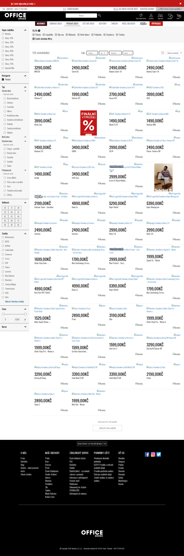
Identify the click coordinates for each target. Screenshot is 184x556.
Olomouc (48, 480)
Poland (120, 464)
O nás (23, 458)
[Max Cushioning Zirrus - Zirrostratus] (84, 251)
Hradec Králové (51, 474)
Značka (114, 23)
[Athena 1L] (39, 87)
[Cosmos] (38, 223)
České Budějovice (51, 471)
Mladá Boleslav (50, 493)
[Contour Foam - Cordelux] (44, 196)
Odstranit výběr (8, 94)
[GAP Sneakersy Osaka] (51, 166)
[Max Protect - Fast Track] (119, 249)
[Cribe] (150, 367)
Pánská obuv (72, 23)
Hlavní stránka (26, 474)
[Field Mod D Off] (78, 367)
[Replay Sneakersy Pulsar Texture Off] (163, 139)
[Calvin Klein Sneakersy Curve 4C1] (126, 86)
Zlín (46, 487)
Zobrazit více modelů (107, 428)
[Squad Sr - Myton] (154, 249)
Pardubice (48, 484)
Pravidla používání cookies (103, 471)
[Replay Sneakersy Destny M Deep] (51, 366)
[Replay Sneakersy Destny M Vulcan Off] (163, 336)
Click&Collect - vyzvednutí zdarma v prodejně (79, 472)
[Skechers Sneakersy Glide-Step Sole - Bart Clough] (51, 249)
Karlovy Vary (50, 496)
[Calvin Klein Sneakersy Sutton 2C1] (89, 86)
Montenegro (122, 480)
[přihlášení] (151, 15)
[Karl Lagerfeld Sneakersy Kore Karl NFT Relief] (51, 279)
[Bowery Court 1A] (116, 60)
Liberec (47, 477)
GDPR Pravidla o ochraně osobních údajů (103, 466)
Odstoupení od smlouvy (78, 493)
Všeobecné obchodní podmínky (101, 460)
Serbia (120, 477)
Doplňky (103, 23)
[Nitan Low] (39, 114)
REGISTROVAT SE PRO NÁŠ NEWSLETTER (92, 443)
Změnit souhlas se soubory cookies (104, 479)
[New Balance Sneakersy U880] (89, 139)
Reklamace (73, 484)
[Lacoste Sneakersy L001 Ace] (89, 166)
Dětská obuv (88, 23)
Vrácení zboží (74, 480)
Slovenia (121, 471)
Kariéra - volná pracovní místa (29, 469)
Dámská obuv (55, 23)
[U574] (112, 140)
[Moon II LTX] (114, 114)
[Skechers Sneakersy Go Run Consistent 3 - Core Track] (89, 338)
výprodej (156, 23)
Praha (47, 458)
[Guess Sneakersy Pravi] (89, 307)
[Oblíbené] (169, 15)
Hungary (121, 461)
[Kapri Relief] (114, 196)
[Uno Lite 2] (114, 337)
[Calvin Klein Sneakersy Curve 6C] (89, 59)
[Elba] (111, 308)
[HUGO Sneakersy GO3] (163, 86)
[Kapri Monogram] (154, 196)
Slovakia (121, 458)
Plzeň (47, 467)
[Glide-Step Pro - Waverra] (157, 308)
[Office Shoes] (15, 16)
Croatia (121, 467)
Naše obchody (128, 23)
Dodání (72, 467)
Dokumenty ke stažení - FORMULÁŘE (78, 489)
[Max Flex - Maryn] (79, 393)
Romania (121, 474)
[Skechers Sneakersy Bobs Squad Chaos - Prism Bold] (51, 308)
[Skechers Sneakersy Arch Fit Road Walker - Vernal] (126, 167)
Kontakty (24, 461)
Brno (47, 461)
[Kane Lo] (76, 196)
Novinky (41, 23)
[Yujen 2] (38, 393)
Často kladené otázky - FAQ (78, 460)
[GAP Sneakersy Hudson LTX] (51, 139)
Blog (22, 464)
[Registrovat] (160, 15)
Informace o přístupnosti (78, 477)
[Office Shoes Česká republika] (170, 8)
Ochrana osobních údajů (103, 474)
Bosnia (120, 484)
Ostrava (48, 464)
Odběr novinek (72, 8)
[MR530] (38, 60)
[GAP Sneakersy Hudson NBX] (163, 113)
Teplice (47, 490)
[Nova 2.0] (113, 223)
